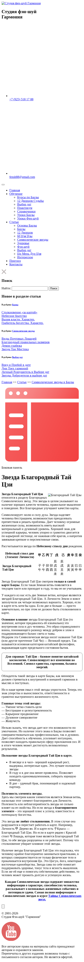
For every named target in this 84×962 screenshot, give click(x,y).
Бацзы (21, 229)
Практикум (24, 208)
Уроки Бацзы (26, 215)
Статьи (14, 222)
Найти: (6, 288)
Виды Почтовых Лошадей (19, 338)
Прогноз (15, 260)
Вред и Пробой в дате (16, 365)
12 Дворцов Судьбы (30, 200)
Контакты (15, 264)
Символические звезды (32, 239)
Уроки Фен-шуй (28, 218)
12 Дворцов (25, 232)
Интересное (25, 257)
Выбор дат (24, 204)
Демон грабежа (12, 345)
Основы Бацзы (27, 225)
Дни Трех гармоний (15, 368)
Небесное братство (14, 316)
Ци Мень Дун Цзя (29, 253)
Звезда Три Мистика (15, 349)
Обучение (15, 193)
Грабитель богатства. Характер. (23, 323)
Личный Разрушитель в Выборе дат (25, 372)
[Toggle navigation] (3, 184)
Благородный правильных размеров (26, 342)
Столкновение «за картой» (19, 312)
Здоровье (23, 243)
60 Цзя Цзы (24, 236)
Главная (14, 190)
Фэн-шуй (23, 246)
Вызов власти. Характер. (18, 319)
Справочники (26, 211)
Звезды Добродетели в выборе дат (24, 375)
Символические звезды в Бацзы (53, 382)
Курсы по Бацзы (28, 197)
